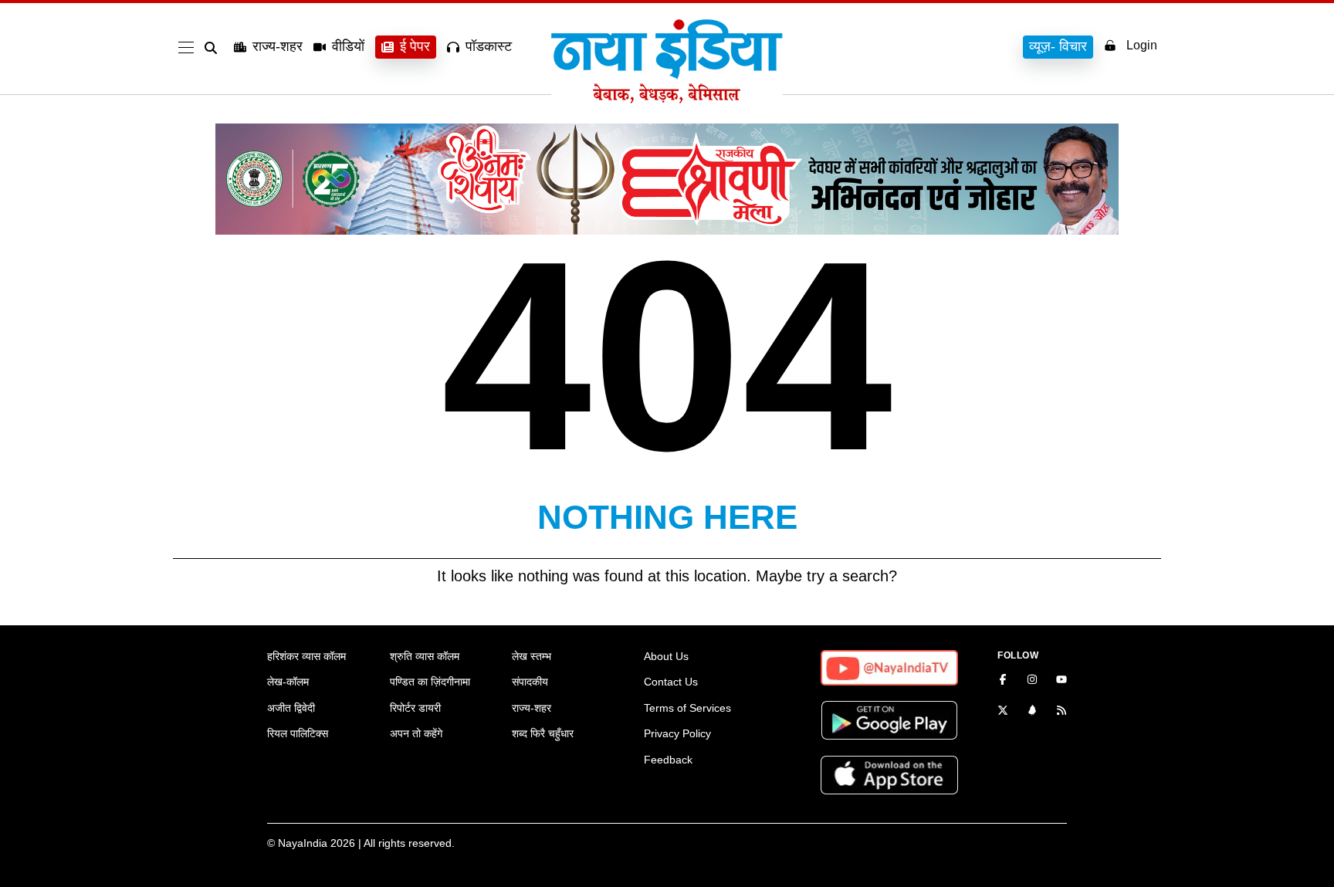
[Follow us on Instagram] (1032, 681)
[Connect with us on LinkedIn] (1032, 712)
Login (1141, 45)
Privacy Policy (677, 733)
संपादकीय (530, 681)
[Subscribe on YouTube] (1061, 681)
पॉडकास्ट (489, 46)
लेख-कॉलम (288, 681)
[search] (214, 48)
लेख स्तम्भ (531, 656)
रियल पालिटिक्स (297, 733)
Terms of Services (687, 708)
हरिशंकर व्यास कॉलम (306, 656)
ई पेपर (415, 46)
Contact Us (671, 681)
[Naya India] (667, 99)
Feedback (668, 759)
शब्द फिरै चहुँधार (543, 733)
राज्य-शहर (277, 46)
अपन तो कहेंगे (416, 733)
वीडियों (348, 46)
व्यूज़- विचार (1058, 46)
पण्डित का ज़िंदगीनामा (430, 681)
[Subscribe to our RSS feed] (1061, 712)
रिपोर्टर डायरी (415, 708)
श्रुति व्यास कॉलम (424, 656)
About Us (666, 656)
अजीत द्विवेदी (291, 708)
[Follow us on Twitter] (1002, 712)
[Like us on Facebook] (1002, 681)
